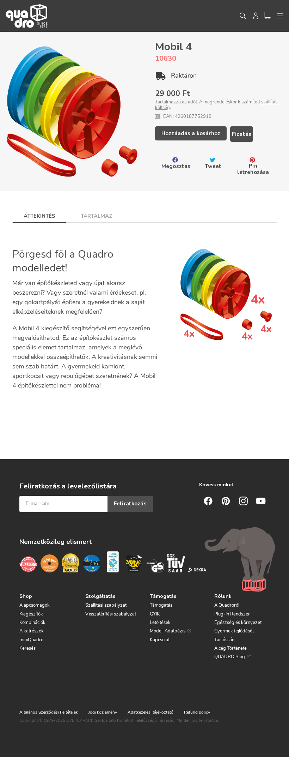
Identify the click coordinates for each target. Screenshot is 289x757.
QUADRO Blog (229, 657)
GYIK (155, 614)
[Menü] (280, 16)
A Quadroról (226, 605)
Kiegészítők (31, 614)
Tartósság (224, 640)
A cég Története (230, 648)
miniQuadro (31, 640)
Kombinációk (32, 622)
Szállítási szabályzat (106, 605)
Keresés (27, 648)
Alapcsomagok (34, 605)
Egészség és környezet (238, 622)
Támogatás (161, 605)
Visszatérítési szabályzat (110, 614)
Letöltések (160, 622)
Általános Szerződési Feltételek (48, 712)
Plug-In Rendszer (232, 614)
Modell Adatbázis (167, 631)
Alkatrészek (31, 631)
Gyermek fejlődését (234, 631)
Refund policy (197, 712)
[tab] (39, 213)
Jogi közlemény (102, 712)
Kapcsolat (160, 640)
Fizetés (241, 134)
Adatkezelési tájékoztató (150, 712)
